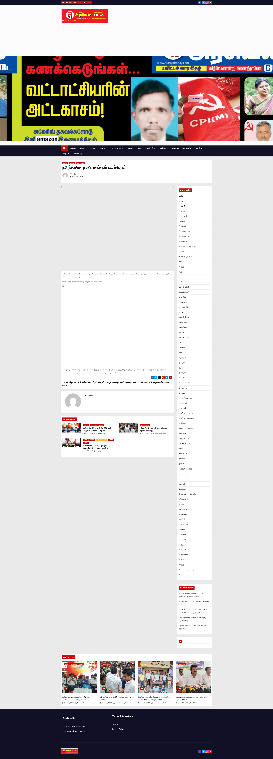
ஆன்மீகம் (175, 148)
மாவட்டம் (103, 148)
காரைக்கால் (183, 302)
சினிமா (93, 148)
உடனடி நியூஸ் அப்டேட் (101, 439)
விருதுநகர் (182, 544)
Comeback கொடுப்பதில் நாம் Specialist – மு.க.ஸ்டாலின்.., (95, 447)
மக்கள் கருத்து (184, 499)
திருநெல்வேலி (184, 383)
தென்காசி (182, 433)
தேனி (181, 448)
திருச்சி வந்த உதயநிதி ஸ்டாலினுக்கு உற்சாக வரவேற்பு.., (154, 429)
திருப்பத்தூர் (183, 388)
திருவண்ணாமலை (185, 398)
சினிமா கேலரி (184, 337)
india (85, 439)
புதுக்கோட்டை (184, 479)
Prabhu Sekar (101, 433)
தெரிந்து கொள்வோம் (186, 428)
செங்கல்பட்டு (94, 425)
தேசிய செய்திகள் (118, 148)
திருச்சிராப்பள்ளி (80, 163)
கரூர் (180, 272)
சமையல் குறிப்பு (184, 322)
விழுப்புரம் (182, 549)
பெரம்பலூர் (183, 489)
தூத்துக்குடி (183, 423)
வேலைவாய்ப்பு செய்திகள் (188, 570)
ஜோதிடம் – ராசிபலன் (186, 575)
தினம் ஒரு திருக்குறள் (187, 413)
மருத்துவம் (183, 514)
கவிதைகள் (183, 282)
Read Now (195, 98)
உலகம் (140, 148)
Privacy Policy (118, 729)
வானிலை (182, 539)
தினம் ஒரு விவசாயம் (186, 418)
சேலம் (181, 352)
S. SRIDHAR (195, 703)
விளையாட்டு (187, 148)
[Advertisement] (136, 40)
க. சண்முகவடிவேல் (159, 433)
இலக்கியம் (183, 241)
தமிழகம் (83, 148)
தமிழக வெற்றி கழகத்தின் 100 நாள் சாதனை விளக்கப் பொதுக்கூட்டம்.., (97, 429)
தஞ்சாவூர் (182, 357)
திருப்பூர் (182, 393)
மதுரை (181, 504)
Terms (115, 724)
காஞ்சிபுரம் (183, 297)
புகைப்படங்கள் (150, 148)
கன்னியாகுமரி (184, 292)
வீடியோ (130, 148)
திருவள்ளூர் (183, 403)
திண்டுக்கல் (183, 373)
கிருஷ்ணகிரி (183, 307)
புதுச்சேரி (182, 484)
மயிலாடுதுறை (184, 509)
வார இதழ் (199, 148)
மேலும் (65, 154)
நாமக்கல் (182, 458)
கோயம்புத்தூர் (184, 317)
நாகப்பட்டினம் (183, 453)
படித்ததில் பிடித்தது (185, 469)
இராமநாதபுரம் (184, 236)
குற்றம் (181, 312)
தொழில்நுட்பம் (184, 438)
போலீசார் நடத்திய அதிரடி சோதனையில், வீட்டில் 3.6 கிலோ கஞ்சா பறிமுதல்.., (154, 698)
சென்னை (72, 163)
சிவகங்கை (183, 327)
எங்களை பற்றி (78, 154)
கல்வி (181, 277)
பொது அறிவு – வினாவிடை (188, 494)
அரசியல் (73, 148)
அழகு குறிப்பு (183, 216)
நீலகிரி (181, 464)
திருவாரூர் (182, 408)
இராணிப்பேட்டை (184, 231)
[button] (3, 98)
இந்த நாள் (182, 226)
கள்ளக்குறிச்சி (184, 287)
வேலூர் (181, 565)
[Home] (64, 148)
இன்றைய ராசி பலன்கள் (187, 246)
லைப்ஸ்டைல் (164, 148)
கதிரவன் (75, 174)
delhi (181, 196)
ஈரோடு (181, 251)
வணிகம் (182, 529)
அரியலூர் (182, 211)
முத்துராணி (100, 451)
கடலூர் (181, 267)
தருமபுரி (182, 368)
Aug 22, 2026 (88, 433)
